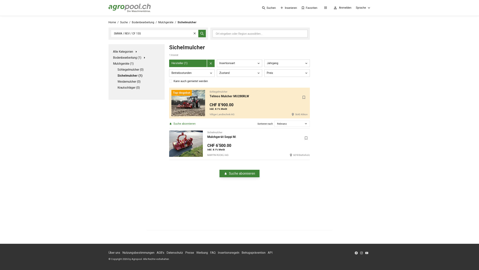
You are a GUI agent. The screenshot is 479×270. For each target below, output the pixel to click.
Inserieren (291, 8)
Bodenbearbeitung (143, 22)
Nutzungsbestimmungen (138, 252)
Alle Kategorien (123, 51)
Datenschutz (175, 252)
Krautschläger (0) (129, 87)
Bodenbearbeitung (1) (127, 57)
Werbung (202, 252)
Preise (189, 252)
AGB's (160, 252)
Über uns (114, 252)
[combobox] (277, 124)
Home (112, 22)
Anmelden (345, 7)
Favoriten (311, 8)
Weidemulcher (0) (129, 81)
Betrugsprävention (254, 252)
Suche (124, 22)
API (270, 252)
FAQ (213, 252)
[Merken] (304, 97)
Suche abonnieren (184, 123)
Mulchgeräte (165, 22)
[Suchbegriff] (202, 33)
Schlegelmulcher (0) (131, 69)
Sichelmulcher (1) (130, 75)
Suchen (271, 8)
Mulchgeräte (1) (123, 63)
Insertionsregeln (228, 252)
